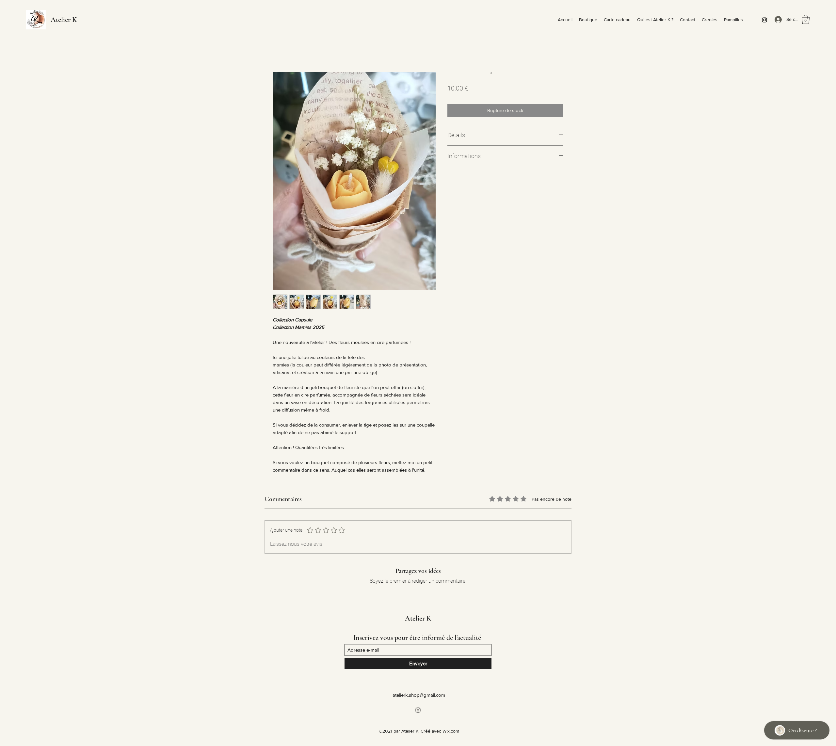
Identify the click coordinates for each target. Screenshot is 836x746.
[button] (806, 19)
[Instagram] (764, 20)
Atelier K (64, 19)
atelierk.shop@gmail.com (419, 695)
